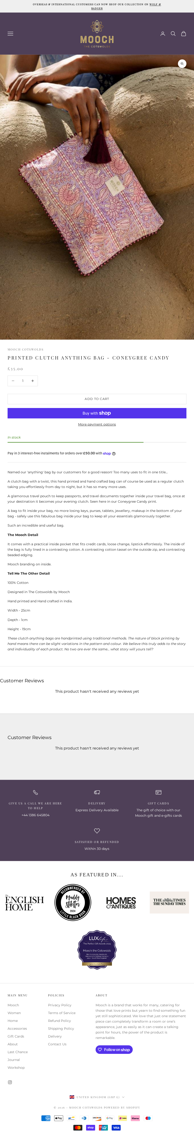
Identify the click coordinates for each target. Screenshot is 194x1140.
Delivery (97, 803)
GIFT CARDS (158, 803)
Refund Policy (59, 1021)
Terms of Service (61, 1013)
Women (14, 1013)
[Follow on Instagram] (10, 1082)
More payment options (97, 424)
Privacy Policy (59, 1005)
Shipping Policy (61, 1028)
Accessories (17, 1028)
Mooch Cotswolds (26, 349)
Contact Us (57, 1044)
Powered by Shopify (122, 1107)
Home (13, 1021)
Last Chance (18, 1052)
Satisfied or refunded (97, 842)
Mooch (13, 1005)
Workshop (16, 1067)
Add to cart (97, 399)
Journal (14, 1060)
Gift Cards (16, 1036)
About (13, 1044)
